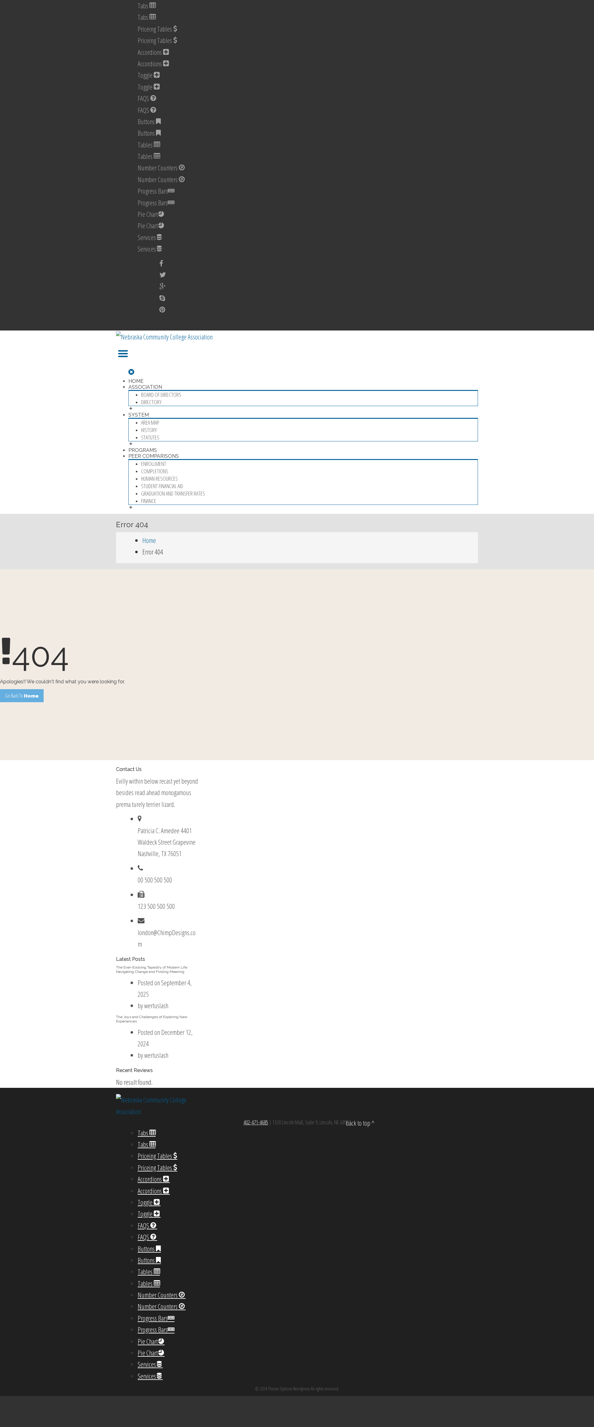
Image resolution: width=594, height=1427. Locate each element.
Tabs (143, 5)
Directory (151, 402)
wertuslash (156, 1005)
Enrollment (153, 463)
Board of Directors (161, 394)
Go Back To (22, 695)
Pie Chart (148, 214)
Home (136, 381)
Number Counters (158, 167)
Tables (146, 144)
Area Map (150, 422)
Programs (142, 450)
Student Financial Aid (162, 486)
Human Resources (159, 478)
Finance (148, 501)
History (149, 430)
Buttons (147, 121)
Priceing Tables (155, 28)
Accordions (150, 52)
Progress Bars (153, 190)
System (138, 415)
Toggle (146, 75)
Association (145, 387)
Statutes (150, 437)
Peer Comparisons (153, 456)
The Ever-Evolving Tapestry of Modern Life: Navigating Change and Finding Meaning (152, 969)
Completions (154, 471)
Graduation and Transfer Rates (173, 493)
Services (147, 237)
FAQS (144, 98)
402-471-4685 (255, 1122)
